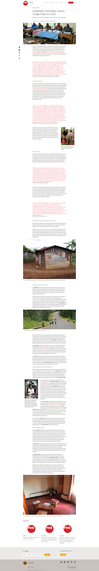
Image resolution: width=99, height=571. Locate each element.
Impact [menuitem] (56, 2)
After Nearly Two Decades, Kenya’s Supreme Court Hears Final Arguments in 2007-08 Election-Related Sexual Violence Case (49, 539)
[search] (75, 3)
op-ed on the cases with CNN (53, 404)
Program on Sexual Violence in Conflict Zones (43, 229)
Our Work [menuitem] (46, 2)
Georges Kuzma (38, 299)
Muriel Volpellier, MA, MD (42, 348)
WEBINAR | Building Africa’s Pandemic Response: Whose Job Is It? (31, 538)
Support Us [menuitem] (61, 2)
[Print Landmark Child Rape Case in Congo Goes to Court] (19, 58)
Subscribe (63, 554)
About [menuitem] (66, 2)
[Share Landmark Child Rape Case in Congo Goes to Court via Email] (19, 55)
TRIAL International (49, 52)
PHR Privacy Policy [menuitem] (41, 569)
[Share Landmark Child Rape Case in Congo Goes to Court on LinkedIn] (19, 52)
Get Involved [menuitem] (51, 2)
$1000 (42, 554)
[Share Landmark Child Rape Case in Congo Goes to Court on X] (19, 50)
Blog (38, 7)
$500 (37, 554)
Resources (34, 7)
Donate (71, 2)
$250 (33, 554)
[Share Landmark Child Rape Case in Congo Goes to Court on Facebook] (19, 47)
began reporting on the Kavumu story (47, 371)
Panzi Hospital (56, 52)
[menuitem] (61, 562)
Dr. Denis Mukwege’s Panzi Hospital (40, 88)
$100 (29, 554)
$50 (25, 554)
